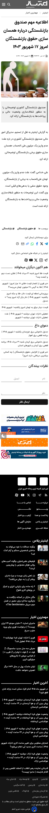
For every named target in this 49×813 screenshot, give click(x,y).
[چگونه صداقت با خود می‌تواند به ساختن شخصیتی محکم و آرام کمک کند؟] (43, 548)
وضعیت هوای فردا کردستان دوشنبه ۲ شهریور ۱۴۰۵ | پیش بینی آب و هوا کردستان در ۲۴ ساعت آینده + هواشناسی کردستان (25, 703)
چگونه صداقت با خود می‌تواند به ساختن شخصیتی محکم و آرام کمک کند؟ (19, 550)
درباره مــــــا (42, 503)
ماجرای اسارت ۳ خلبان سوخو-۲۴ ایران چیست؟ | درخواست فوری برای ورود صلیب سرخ (18, 627)
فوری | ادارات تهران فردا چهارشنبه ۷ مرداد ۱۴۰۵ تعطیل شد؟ (19, 639)
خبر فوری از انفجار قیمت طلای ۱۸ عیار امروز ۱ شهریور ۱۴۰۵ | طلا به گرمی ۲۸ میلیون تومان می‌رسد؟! (25, 285)
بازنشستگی (7, 229)
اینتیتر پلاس (40, 540)
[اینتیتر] (37, 4)
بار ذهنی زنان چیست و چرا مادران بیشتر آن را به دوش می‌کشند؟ (20, 577)
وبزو (34, 779)
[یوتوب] (31, 260)
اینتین (43, 779)
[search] (8, 4)
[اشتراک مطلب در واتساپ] (32, 245)
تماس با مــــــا (24, 503)
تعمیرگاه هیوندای (39, 797)
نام (43, 379)
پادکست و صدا (41, 515)
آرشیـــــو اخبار (24, 515)
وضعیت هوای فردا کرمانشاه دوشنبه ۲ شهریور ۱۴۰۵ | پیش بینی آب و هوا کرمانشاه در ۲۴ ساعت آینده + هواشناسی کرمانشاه (25, 718)
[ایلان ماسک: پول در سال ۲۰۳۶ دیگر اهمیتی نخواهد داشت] (43, 668)
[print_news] (17, 244)
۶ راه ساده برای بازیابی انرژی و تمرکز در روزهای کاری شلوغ (19, 588)
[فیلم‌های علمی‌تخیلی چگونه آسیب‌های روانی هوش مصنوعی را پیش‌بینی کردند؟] (43, 563)
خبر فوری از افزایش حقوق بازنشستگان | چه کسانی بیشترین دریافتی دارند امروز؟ (26, 354)
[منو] (3, 4)
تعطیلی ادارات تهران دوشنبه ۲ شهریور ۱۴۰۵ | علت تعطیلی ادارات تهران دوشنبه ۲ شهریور (26, 315)
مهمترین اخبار (39, 617)
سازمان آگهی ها (24, 522)
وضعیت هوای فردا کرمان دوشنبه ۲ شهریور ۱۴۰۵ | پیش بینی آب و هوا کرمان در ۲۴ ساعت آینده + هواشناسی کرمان (26, 732)
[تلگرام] (46, 260)
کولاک (24, 791)
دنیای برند (10, 779)
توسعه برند (23, 779)
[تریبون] (24, 454)
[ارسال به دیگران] (22, 245)
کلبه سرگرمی (18, 785)
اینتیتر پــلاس (42, 522)
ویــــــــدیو (42, 509)
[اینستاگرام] (41, 260)
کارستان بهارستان (39, 791)
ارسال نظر (24, 402)
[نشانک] (24, 430)
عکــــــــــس (24, 509)
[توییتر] (36, 260)
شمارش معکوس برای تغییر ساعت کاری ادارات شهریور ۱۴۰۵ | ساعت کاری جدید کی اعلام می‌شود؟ (24, 745)
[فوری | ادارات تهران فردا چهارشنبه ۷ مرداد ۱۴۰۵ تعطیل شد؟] (43, 639)
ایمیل (16, 379)
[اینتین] (24, 442)
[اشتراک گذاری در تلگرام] (46, 245)
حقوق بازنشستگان (25, 229)
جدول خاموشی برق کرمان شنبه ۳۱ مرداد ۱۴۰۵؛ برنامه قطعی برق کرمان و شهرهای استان (24, 343)
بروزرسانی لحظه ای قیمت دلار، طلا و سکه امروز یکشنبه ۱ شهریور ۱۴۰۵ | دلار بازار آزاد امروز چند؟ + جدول (26, 297)
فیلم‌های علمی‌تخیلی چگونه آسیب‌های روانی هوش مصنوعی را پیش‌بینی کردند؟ (18, 565)
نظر (43, 393)
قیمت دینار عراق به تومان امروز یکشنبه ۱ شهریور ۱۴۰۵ (25, 307)
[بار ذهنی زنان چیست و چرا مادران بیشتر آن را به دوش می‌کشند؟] (43, 577)
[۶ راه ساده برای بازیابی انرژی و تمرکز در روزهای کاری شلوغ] (43, 588)
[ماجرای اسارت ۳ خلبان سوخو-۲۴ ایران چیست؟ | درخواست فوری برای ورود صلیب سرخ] (43, 625)
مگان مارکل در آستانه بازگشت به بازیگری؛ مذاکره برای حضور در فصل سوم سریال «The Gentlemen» (19, 601)
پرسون (30, 785)
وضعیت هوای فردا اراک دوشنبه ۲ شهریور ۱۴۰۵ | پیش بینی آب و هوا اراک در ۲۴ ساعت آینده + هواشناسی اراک (27, 757)
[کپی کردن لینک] (27, 245)
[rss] (46, 495)
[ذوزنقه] (24, 418)
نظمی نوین (12, 791)
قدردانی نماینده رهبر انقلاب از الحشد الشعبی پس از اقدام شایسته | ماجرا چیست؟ (25, 770)
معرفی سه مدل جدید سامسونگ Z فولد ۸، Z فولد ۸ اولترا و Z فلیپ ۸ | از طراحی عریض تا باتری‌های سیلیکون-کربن (19, 654)
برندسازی (42, 785)
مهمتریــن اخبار (24, 528)
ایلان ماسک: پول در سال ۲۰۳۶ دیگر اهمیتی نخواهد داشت (19, 668)
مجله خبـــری (42, 528)
